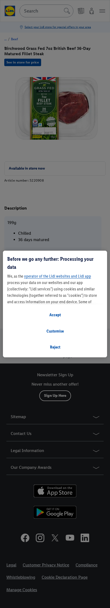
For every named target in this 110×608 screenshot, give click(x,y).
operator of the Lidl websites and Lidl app (57, 276)
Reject (55, 347)
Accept (55, 314)
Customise (55, 331)
